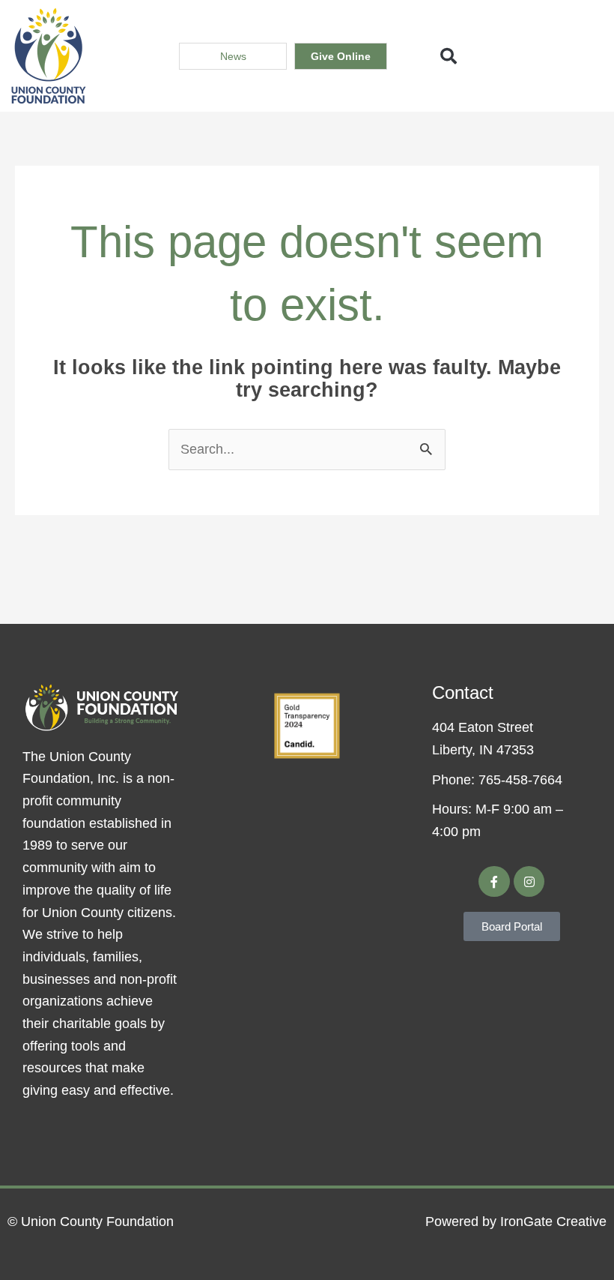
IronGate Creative (553, 1221)
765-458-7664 (520, 779)
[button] (448, 56)
